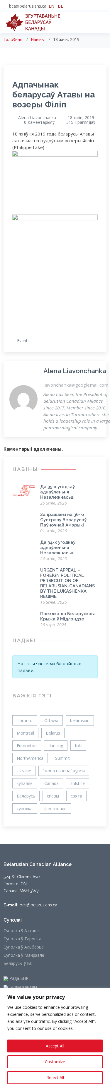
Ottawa (51, 720)
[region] (55, 1038)
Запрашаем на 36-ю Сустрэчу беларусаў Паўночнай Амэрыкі (63, 520)
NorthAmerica (30, 758)
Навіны (38, 39)
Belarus (53, 733)
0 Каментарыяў (39, 122)
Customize (55, 1061)
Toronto (25, 720)
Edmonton (27, 745)
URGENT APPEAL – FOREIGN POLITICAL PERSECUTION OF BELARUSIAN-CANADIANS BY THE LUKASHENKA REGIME (67, 583)
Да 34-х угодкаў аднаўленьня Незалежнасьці (57, 547)
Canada (51, 783)
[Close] (103, 993)
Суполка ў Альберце (24, 947)
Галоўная (13, 39)
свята (76, 796)
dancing (55, 745)
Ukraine (24, 771)
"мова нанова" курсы (64, 771)
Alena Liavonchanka (37, 118)
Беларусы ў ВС (18, 963)
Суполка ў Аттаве (21, 931)
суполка (25, 808)
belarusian (79, 720)
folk (78, 745)
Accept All (55, 1046)
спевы (53, 796)
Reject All (55, 1077)
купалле (25, 783)
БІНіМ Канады (22, 987)
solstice (77, 783)
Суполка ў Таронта (22, 939)
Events (23, 340)
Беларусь (26, 796)
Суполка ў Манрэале (24, 955)
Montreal (25, 733)
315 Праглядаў (80, 122)
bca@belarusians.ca (27, 6)
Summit (62, 758)
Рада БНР (18, 978)
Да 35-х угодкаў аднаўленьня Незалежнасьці (57, 492)
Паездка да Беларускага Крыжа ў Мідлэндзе (68, 616)
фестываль (55, 808)
